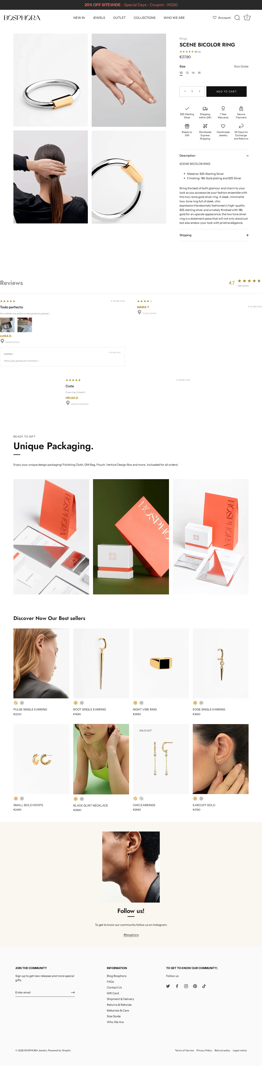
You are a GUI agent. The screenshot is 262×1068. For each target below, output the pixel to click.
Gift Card (113, 993)
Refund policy (222, 1050)
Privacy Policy (204, 1050)
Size (214, 66)
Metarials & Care (118, 1010)
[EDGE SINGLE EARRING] (221, 663)
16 (199, 73)
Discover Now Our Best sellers (49, 618)
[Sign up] (73, 992)
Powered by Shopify (59, 1050)
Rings (183, 38)
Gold (16, 703)
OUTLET (119, 18)
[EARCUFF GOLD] (221, 759)
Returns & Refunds (119, 1005)
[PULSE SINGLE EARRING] (41, 663)
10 (181, 73)
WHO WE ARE (174, 18)
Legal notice (240, 1050)
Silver (22, 703)
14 (193, 73)
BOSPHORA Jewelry (35, 1050)
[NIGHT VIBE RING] (161, 663)
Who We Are (115, 1022)
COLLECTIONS (145, 18)
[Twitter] (168, 986)
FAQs (110, 981)
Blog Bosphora (116, 976)
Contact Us (114, 987)
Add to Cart (226, 91)
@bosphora (131, 935)
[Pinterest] (195, 986)
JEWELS (99, 18)
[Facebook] (177, 986)
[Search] (237, 18)
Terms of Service (184, 1050)
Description (187, 155)
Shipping (185, 235)
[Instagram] (186, 986)
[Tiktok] (204, 986)
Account (224, 18)
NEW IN (79, 18)
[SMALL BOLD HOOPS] (41, 759)
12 (187, 73)
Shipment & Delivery (120, 999)
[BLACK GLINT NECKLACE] (101, 759)
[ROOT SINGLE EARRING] (101, 663)
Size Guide (241, 66)
